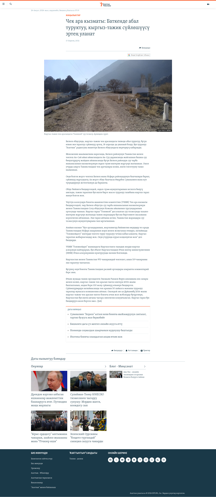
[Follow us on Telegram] (128, 460)
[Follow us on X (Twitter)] (116, 460)
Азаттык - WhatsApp (40, 473)
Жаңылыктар (73, 15)
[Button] (144, 48)
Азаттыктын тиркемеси (41, 478)
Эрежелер (35, 468)
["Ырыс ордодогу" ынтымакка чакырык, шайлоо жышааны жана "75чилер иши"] (49, 421)
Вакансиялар (37, 483)
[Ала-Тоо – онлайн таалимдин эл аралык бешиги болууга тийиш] (116, 374)
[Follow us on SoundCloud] (140, 460)
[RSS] (157, 460)
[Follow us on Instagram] (146, 460)
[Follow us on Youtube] (122, 460)
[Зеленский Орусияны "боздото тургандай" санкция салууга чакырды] (88, 421)
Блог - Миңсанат (121, 366)
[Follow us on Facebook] (110, 460)
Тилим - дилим (76, 459)
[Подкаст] (163, 460)
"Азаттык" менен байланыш (43, 487)
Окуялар (37, 366)
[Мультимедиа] (208, 4)
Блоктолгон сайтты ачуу (41, 459)
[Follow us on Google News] (134, 460)
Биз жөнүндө (37, 464)
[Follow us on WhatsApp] (152, 460)
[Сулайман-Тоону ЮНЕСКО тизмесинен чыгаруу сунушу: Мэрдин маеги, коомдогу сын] (88, 381)
